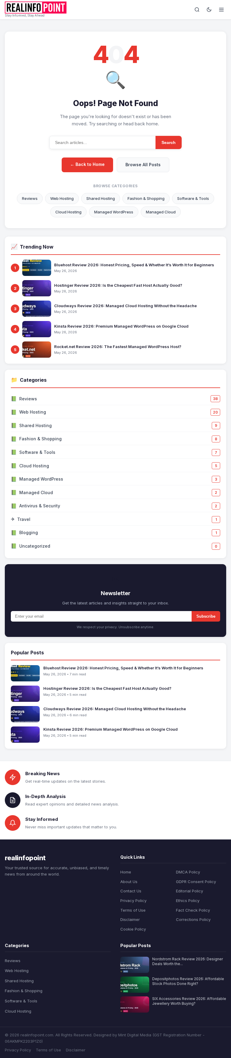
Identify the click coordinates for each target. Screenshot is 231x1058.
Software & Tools (193, 198)
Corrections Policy (193, 919)
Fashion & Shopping (146, 198)
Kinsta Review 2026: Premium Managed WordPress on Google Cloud (121, 326)
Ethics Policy (187, 900)
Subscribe (205, 616)
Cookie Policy (133, 929)
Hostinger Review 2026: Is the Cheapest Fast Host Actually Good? (118, 285)
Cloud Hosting (68, 211)
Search (169, 142)
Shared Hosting (100, 198)
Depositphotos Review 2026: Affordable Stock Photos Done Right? (188, 981)
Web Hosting (62, 198)
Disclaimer (130, 919)
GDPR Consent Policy (196, 881)
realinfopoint (25, 858)
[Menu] (221, 9)
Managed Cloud (161, 211)
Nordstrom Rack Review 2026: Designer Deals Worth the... (187, 961)
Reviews (30, 198)
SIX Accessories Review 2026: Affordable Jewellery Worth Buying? (189, 1001)
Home (125, 872)
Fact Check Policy (193, 910)
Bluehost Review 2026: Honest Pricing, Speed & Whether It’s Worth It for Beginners (134, 264)
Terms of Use (133, 910)
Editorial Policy (189, 890)
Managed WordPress (113, 211)
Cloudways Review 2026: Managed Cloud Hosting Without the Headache (125, 305)
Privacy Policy (133, 900)
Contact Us (130, 890)
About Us (128, 881)
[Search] (197, 9)
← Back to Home (87, 164)
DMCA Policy (188, 872)
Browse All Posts (143, 164)
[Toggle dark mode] (209, 9)
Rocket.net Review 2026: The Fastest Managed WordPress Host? (117, 346)
